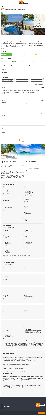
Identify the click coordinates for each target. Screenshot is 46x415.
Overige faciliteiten (4, 72)
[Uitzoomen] (44, 24)
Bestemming (32, 36)
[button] (39, 20)
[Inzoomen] (44, 23)
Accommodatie (5, 36)
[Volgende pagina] (27, 140)
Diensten (14, 36)
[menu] (45, 2)
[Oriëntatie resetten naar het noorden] (44, 25)
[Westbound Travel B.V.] (40, 405)
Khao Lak (2, 8)
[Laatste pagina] (29, 140)
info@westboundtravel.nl (6, 406)
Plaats (40, 36)
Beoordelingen (23, 36)
